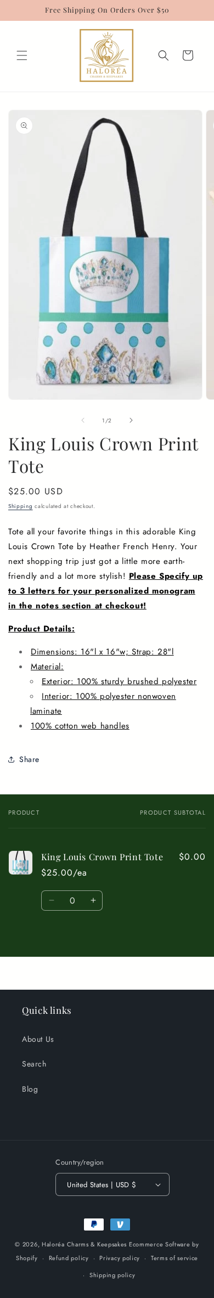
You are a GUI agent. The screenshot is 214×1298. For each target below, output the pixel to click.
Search (34, 1063)
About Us (38, 1039)
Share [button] (29, 759)
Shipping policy (112, 1275)
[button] (22, 55)
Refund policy (69, 1258)
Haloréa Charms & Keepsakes (84, 1244)
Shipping (20, 506)
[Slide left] (83, 420)
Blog (30, 1088)
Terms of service (174, 1258)
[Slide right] (131, 420)
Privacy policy (119, 1258)
